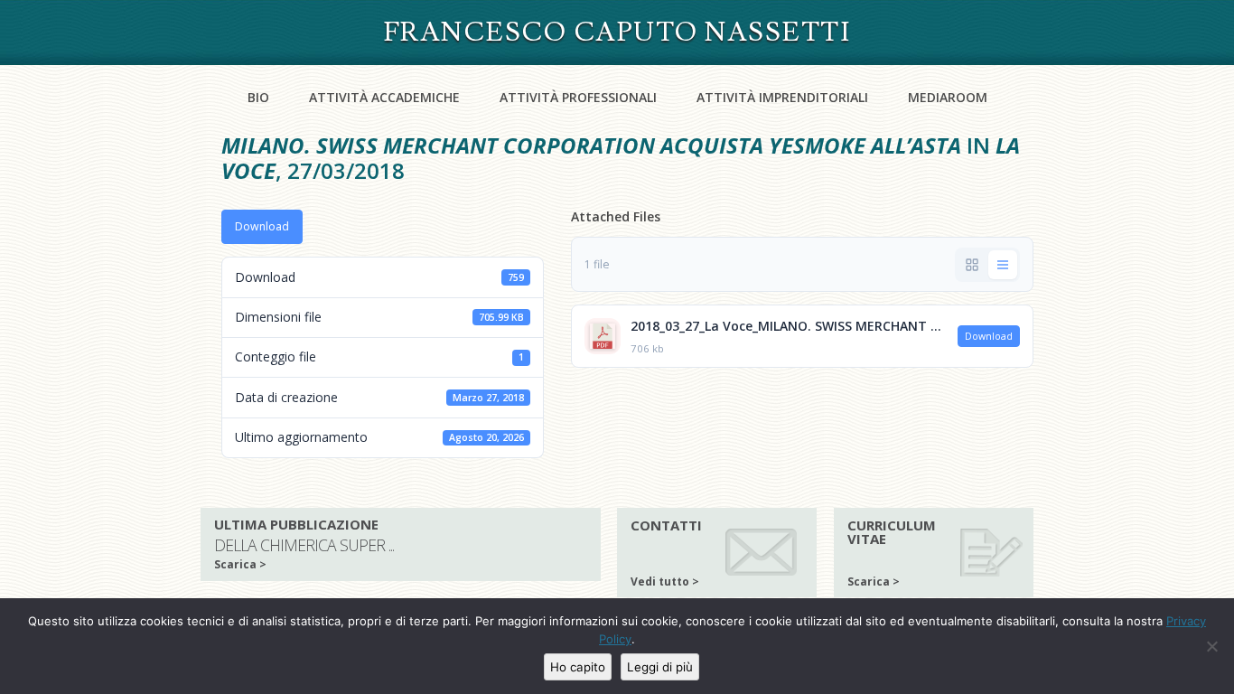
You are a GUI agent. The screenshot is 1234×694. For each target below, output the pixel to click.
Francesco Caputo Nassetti (617, 32)
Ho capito (577, 667)
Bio (258, 97)
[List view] (1002, 264)
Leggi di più (660, 667)
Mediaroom (947, 97)
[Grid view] (972, 264)
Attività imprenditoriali (782, 97)
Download (262, 226)
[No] (1211, 646)
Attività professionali (578, 97)
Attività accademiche (384, 97)
